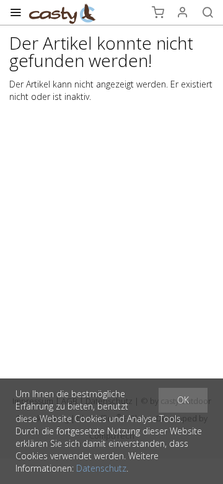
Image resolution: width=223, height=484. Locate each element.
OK (183, 400)
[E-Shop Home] (62, 12)
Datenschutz (101, 468)
